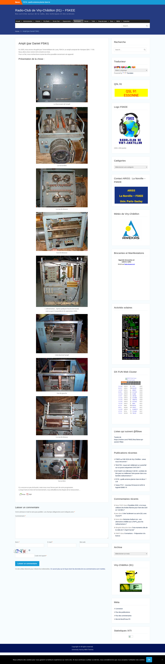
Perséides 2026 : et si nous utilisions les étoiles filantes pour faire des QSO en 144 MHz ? (131, 507)
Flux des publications (122, 612)
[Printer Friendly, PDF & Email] (25, 494)
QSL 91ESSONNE (131, 93)
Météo (118, 21)
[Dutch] (126, 67)
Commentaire (20, 516)
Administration (27, 21)
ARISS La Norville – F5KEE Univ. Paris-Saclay (131, 196)
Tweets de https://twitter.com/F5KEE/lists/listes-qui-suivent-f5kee (128, 439)
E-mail (50, 542)
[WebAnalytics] (131, 637)
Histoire (37, 21)
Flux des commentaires (123, 616)
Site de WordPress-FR (122, 619)
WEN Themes (88, 649)
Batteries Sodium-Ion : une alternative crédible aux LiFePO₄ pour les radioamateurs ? (129, 521)
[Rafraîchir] (29, 550)
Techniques (77, 21)
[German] (118, 67)
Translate (130, 73)
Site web (82, 542)
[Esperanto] (129, 67)
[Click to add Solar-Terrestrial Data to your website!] (131, 359)
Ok (149, 659)
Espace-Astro (67, 21)
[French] (120, 67)
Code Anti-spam (40, 556)
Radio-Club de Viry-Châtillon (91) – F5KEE (45, 10)
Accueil (18, 21)
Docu (111, 21)
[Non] (162, 659)
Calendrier (126, 21)
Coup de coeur (102, 21)
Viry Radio (46, 21)
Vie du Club (56, 21)
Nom (17, 542)
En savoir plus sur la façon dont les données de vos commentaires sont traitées (78, 569)
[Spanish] (134, 67)
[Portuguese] (123, 67)
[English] (115, 67)
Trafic (93, 21)
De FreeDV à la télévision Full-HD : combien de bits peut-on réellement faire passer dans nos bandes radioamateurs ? (131, 473)
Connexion (119, 609)
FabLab (86, 21)
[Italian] (131, 67)
